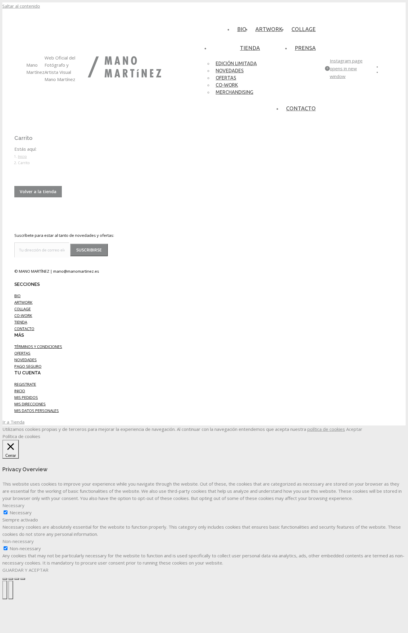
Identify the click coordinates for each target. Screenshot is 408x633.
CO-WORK (23, 315)
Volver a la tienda (38, 191)
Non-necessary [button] (18, 541)
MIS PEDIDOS (26, 397)
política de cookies (326, 429)
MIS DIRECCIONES (30, 404)
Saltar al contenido (21, 6)
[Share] (10, 579)
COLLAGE (22, 309)
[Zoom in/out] (22, 579)
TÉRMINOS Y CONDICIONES (38, 346)
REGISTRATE (25, 384)
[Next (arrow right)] (10, 590)
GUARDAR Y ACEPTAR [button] (25, 570)
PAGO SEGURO (28, 366)
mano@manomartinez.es (76, 271)
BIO (17, 295)
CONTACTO (24, 328)
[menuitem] (242, 28)
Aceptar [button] (354, 429)
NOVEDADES (25, 359)
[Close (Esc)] (4, 579)
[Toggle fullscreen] (16, 579)
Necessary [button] (13, 505)
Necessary (21, 512)
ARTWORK (23, 302)
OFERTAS (22, 353)
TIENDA (20, 322)
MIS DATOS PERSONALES (36, 410)
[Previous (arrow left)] (4, 590)
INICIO (19, 390)
